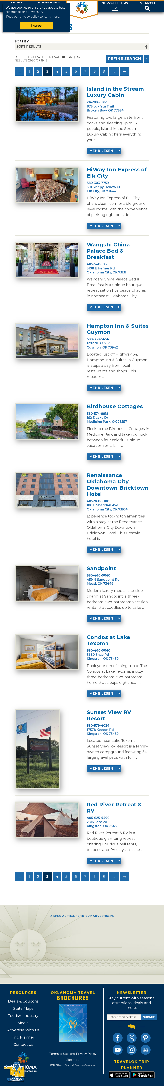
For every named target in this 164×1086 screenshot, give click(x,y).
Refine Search (124, 58)
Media (23, 1023)
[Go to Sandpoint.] (47, 583)
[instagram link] (132, 1050)
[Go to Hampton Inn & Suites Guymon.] (47, 341)
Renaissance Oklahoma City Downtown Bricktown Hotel (118, 484)
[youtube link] (118, 1050)
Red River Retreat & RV (114, 808)
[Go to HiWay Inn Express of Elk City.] (47, 185)
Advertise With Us (23, 1030)
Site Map (72, 1060)
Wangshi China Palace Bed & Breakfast (108, 251)
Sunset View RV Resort (109, 715)
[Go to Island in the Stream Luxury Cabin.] (47, 104)
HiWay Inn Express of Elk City (117, 173)
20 (71, 57)
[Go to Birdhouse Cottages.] (47, 421)
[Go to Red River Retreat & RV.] (47, 820)
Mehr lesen (101, 151)
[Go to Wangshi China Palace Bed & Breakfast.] (47, 260)
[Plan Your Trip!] (14, 1072)
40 (79, 57)
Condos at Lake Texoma (108, 640)
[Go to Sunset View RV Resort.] (37, 749)
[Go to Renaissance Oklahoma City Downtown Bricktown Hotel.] (47, 490)
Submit (149, 1017)
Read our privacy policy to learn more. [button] (33, 16)
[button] (147, 6)
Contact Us (23, 1044)
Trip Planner (23, 1037)
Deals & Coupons (23, 1001)
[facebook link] (118, 1038)
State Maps (23, 1008)
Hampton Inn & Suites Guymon (118, 329)
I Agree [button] (36, 25)
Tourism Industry (23, 1016)
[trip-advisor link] (146, 1050)
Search (147, 3)
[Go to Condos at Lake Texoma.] (47, 652)
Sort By (22, 41)
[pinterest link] (146, 1038)
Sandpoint (101, 568)
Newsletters (114, 3)
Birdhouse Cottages (115, 406)
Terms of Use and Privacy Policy (72, 1054)
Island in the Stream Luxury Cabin (115, 92)
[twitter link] (132, 1038)
